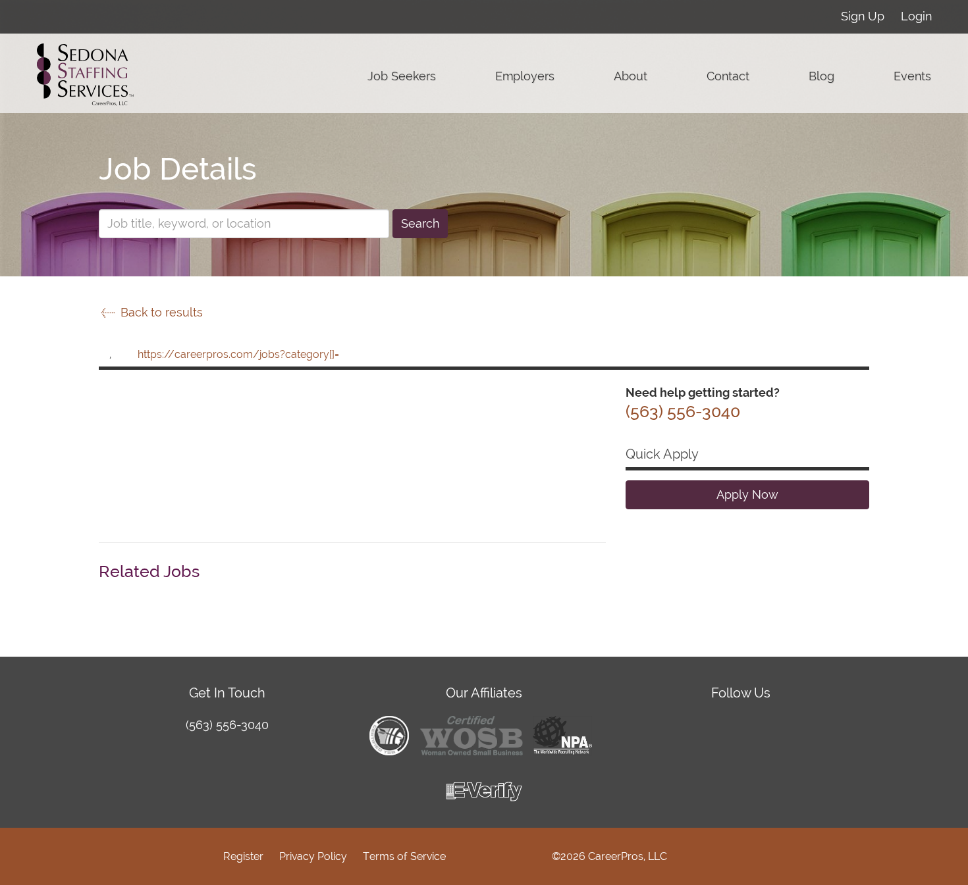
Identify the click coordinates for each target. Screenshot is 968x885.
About (630, 76)
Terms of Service (404, 856)
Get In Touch (227, 693)
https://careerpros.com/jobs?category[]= (238, 354)
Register (243, 856)
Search (420, 223)
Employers (524, 76)
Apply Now (747, 494)
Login (916, 16)
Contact (728, 76)
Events (912, 76)
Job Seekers (401, 76)
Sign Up (862, 16)
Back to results (160, 312)
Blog (821, 76)
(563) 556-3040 (227, 725)
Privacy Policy (313, 856)
